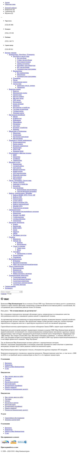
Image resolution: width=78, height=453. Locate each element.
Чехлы (15, 80)
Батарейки (16, 186)
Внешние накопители (20, 146)
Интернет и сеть (14, 162)
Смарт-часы (21, 248)
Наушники (16, 124)
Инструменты (18, 272)
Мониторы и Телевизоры (17, 131)
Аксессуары (17, 84)
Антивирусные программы (26, 69)
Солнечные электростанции (22, 283)
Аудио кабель (17, 200)
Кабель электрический (21, 204)
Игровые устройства (20, 127)
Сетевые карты (18, 111)
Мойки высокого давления (22, 273)
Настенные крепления (20, 137)
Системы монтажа (19, 284)
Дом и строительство (16, 266)
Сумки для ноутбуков (24, 60)
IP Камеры (16, 261)
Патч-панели (17, 177)
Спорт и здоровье (19, 246)
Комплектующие (15, 89)
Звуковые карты (18, 113)
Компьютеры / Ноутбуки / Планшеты (22, 54)
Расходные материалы (16, 222)
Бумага (15, 224)
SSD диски (17, 100)
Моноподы (17, 239)
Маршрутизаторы (19, 169)
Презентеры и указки (24, 253)
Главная (3, 294)
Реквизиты (8, 365)
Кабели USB (17, 197)
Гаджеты (12, 237)
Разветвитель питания (20, 208)
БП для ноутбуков (23, 67)
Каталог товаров (10, 53)
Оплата (7, 380)
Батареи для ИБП (19, 215)
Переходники (17, 199)
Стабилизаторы (18, 217)
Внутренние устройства (21, 107)
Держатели (21, 87)
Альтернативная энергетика (18, 275)
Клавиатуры (17, 118)
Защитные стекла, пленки (26, 85)
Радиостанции (18, 255)
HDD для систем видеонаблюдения (25, 264)
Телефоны (16, 158)
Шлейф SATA (18, 206)
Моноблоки (21, 74)
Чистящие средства (19, 235)
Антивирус (9, 288)
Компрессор (17, 270)
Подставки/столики (24, 62)
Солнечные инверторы (21, 281)
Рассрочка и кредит (11, 382)
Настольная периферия (17, 115)
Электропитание (15, 210)
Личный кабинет (11, 8)
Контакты (8, 363)
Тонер (15, 230)
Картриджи (17, 226)
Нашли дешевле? (11, 387)
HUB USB (16, 149)
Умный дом (17, 241)
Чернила (16, 231)
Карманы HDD (18, 151)
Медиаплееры (18, 138)
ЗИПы (15, 233)
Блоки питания (18, 104)
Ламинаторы (17, 160)
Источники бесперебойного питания (26, 211)
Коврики (16, 129)
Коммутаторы (18, 171)
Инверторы (17, 213)
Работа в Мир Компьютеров (14, 367)
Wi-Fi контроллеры (19, 173)
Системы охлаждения (20, 109)
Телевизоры (17, 135)
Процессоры (17, 95)
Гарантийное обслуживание (14, 418)
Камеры (20, 242)
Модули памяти (18, 96)
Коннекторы (17, 164)
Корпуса (16, 91)
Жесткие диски (18, 98)
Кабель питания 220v (20, 202)
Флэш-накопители (19, 142)
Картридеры (17, 147)
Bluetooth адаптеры (19, 175)
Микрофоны (17, 122)
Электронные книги (20, 82)
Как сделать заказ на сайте (14, 376)
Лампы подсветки (23, 63)
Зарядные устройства (20, 184)
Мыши (15, 116)
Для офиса (16, 252)
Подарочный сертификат (13, 385)
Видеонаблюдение (15, 259)
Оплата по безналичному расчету (16, 389)
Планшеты (16, 78)
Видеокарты (17, 102)
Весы (19, 250)
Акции (7, 2)
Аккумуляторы (18, 188)
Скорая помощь (10, 286)
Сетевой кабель (18, 166)
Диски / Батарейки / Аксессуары (20, 180)
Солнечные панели (19, 277)
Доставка (8, 378)
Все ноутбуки (21, 58)
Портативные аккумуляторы (27, 189)
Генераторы (17, 220)
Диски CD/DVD (18, 182)
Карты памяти (18, 144)
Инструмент (17, 178)
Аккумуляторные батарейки (27, 191)
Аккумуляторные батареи (22, 279)
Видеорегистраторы (20, 262)
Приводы (16, 105)
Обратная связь (10, 4)
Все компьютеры (23, 73)
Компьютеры (17, 71)
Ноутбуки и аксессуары (21, 56)
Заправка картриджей (12, 420)
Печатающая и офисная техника (20, 153)
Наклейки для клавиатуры (26, 65)
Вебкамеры (17, 120)
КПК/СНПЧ (17, 228)
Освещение (17, 257)
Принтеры (16, 157)
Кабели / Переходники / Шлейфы (20, 193)
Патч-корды (17, 168)
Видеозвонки (21, 244)
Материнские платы (20, 93)
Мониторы (17, 133)
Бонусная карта (10, 384)
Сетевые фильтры (19, 219)
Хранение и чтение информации (20, 140)
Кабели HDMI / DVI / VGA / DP (24, 195)
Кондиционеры (18, 268)
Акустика (16, 126)
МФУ (15, 155)
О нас (7, 368)
